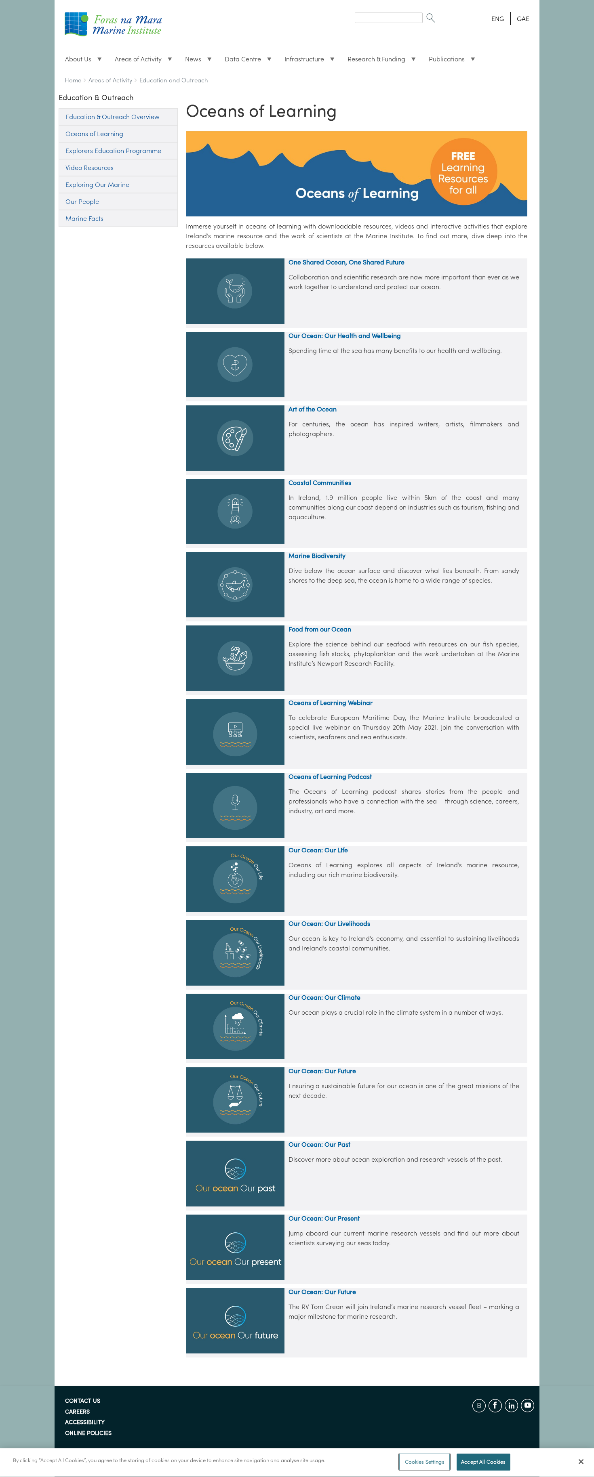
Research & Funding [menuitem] (373, 61)
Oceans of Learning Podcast (330, 776)
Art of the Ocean (313, 409)
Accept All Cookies (483, 1461)
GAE (523, 19)
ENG (497, 19)
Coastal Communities (320, 482)
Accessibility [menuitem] (85, 1422)
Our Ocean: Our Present (324, 1218)
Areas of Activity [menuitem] (135, 61)
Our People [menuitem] (82, 201)
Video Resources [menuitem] (89, 168)
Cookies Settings (424, 1461)
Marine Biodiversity (317, 556)
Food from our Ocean (320, 629)
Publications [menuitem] (443, 61)
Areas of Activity (110, 80)
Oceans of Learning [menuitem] (94, 134)
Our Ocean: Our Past (319, 1144)
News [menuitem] (190, 61)
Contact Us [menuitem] (82, 1401)
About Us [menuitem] (75, 61)
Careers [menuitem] (77, 1412)
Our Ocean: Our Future (322, 1071)
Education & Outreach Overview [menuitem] (112, 117)
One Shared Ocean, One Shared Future (346, 262)
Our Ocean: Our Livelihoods (329, 923)
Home (73, 80)
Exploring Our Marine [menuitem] (97, 184)
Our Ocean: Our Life (318, 850)
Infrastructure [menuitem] (301, 61)
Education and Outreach (173, 80)
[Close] (581, 1462)
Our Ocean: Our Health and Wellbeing (345, 335)
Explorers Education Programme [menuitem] (113, 151)
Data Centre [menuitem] (239, 61)
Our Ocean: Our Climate (324, 997)
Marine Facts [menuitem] (84, 218)
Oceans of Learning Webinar (331, 703)
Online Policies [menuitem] (88, 1433)
